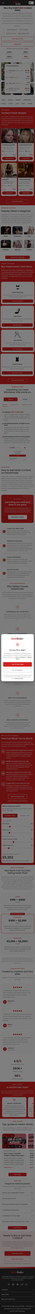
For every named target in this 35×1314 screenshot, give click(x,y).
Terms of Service (20, 657)
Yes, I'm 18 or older (18, 664)
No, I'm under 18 (17, 670)
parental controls (19, 678)
